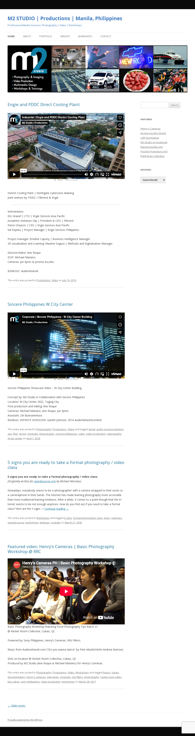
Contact (105, 36)
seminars (116, 518)
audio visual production (110, 429)
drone (22, 434)
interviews (53, 677)
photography (46, 434)
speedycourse (16, 522)
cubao (115, 672)
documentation (16, 677)
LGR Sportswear (150, 137)
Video (54, 280)
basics (106, 672)
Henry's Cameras (151, 128)
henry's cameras (36, 677)
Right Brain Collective (153, 156)
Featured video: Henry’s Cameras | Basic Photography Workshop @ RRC (61, 549)
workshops (32, 522)
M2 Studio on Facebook (154, 142)
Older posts (16, 705)
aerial (92, 429)
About (27, 36)
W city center (15, 438)
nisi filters (77, 677)
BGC (15, 434)
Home (11, 36)
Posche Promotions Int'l (154, 151)
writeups (45, 522)
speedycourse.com (45, 481)
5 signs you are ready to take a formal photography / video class (66, 464)
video (81, 434)
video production (96, 434)
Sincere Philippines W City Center (40, 304)
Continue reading (56, 509)
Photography (43, 429)
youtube (56, 522)
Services (65, 36)
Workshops (85, 36)
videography (114, 434)
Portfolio (45, 36)
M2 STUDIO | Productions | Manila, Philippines (65, 18)
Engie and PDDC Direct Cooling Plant (44, 104)
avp (10, 434)
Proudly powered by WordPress (25, 720)
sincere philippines (66, 434)
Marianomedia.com (152, 147)
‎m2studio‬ (32, 434)
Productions (43, 280)
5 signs (68, 518)
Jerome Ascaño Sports (153, 133)
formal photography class (88, 518)
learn (107, 518)
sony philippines (30, 681)
